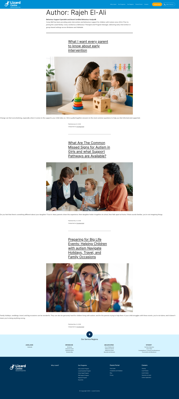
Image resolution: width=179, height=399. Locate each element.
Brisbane (69, 347)
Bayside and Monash (109, 352)
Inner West (149, 348)
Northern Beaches (149, 347)
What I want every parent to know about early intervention (88, 45)
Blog (111, 373)
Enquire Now (157, 4)
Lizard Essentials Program (84, 371)
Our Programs (121, 4)
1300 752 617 (169, 4)
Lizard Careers (145, 373)
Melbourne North (109, 348)
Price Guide (112, 368)
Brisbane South (70, 348)
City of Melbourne (109, 347)
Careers (146, 4)
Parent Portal (138, 4)
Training (144, 368)
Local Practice (145, 370)
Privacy (111, 375)
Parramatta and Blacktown (149, 352)
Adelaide (29, 347)
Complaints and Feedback (116, 370)
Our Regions (130, 4)
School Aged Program (83, 373)
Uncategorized (80, 126)
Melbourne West (109, 350)
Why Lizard (113, 4)
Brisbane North (70, 350)
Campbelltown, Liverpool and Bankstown (149, 350)
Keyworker (80, 380)
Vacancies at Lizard (146, 375)
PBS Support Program (83, 375)
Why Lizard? (55, 365)
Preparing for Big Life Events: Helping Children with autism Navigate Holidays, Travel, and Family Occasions (87, 248)
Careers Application (146, 377)
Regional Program (82, 377)
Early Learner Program (83, 368)
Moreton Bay (69, 352)
